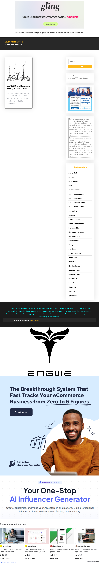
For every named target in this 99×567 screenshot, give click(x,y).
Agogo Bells (73, 173)
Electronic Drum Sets (76, 232)
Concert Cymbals (75, 198)
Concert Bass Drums (76, 194)
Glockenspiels (73, 241)
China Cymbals (74, 190)
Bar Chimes (72, 177)
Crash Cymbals (74, 219)
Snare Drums (73, 279)
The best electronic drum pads (79, 119)
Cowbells (72, 215)
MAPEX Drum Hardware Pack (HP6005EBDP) (18, 87)
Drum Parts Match (14, 41)
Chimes (71, 186)
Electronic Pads (74, 236)
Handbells (72, 249)
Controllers (72, 211)
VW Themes (35, 320)
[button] (49, 49)
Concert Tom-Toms (76, 207)
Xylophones (72, 296)
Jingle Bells (72, 258)
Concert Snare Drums (76, 203)
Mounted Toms (74, 270)
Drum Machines (74, 228)
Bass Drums (73, 181)
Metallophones (74, 266)
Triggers (71, 291)
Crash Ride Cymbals (76, 224)
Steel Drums (73, 283)
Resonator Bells (74, 274)
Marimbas (72, 262)
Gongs (71, 245)
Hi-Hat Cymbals (74, 253)
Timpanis (72, 287)
